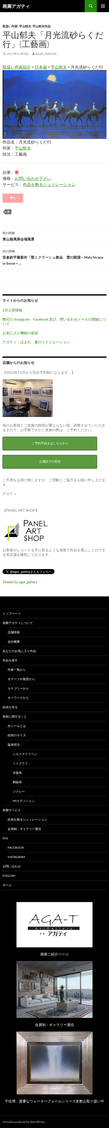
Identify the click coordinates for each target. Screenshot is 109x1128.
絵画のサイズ (17, 735)
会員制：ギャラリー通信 (24, 829)
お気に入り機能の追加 (20, 333)
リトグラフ (20, 763)
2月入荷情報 (12, 310)
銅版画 (17, 782)
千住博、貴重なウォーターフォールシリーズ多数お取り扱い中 (54, 1101)
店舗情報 (14, 632)
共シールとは (17, 726)
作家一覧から (17, 670)
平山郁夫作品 (41, 26)
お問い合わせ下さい (33, 178)
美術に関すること (15, 716)
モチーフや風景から (21, 679)
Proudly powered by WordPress (24, 1122)
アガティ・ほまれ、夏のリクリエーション (36, 342)
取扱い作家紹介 (17, 67)
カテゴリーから (18, 688)
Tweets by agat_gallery (20, 582)
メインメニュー (103, 6)
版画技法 (14, 744)
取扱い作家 (10, 26)
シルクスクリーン (25, 754)
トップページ (12, 613)
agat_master (46, 54)
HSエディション (24, 801)
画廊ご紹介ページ (54, 954)
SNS (5, 838)
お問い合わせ (12, 866)
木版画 (17, 773)
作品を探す (10, 660)
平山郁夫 (25, 26)
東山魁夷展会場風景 (18, 236)
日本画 (41, 67)
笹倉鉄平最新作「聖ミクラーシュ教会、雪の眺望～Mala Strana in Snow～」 (53, 257)
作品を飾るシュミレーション (49, 184)
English (9, 876)
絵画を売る (10, 707)
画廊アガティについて (18, 623)
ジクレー (19, 791)
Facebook (16, 847)
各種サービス (12, 810)
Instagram (16, 857)
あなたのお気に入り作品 (19, 651)
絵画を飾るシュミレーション (27, 819)
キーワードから (18, 698)
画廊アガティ (16, 6)
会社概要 (14, 641)
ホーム (7, 885)
